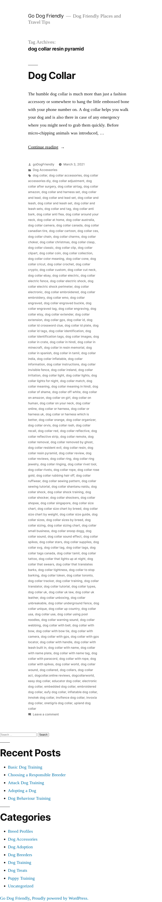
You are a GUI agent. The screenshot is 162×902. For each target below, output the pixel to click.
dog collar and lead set (59, 198)
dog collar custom (53, 270)
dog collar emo (57, 297)
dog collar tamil (68, 553)
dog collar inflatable (51, 359)
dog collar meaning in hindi (71, 386)
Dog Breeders (20, 854)
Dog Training (19, 862)
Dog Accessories (45, 170)
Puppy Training (21, 878)
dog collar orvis (39, 425)
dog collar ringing (53, 464)
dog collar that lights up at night (62, 559)
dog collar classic (41, 248)
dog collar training (69, 581)
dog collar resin (74, 448)
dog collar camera (41, 225)
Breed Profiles (20, 831)
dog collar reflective (74, 431)
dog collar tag (54, 547)
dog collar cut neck (82, 270)
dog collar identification (66, 331)
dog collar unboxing (54, 598)
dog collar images (78, 336)
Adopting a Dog (22, 790)
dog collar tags (77, 547)
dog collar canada (69, 225)
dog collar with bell (57, 625)
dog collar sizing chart (63, 525)
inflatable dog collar (82, 692)
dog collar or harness (54, 409)
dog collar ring (60, 459)
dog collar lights (77, 375)
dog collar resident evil (44, 448)
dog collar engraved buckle (64, 303)
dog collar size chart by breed (59, 509)
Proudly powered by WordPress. (60, 898)
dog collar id (76, 320)
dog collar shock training (65, 492)
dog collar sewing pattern (61, 481)
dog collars (68, 670)
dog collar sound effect (65, 536)
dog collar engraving (73, 309)
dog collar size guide (75, 514)
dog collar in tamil (66, 353)
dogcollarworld (83, 675)
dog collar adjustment (68, 181)
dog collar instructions (63, 364)
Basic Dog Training (25, 767)
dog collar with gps (55, 636)
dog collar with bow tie (52, 631)
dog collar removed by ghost (72, 442)
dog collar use (45, 614)
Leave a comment (46, 714)
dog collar (40, 175)
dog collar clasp (83, 242)
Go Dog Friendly (46, 16)
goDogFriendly (43, 164)
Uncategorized (20, 885)
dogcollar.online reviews (52, 675)
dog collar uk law (61, 592)
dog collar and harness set (60, 192)
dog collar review (71, 453)
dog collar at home (50, 220)
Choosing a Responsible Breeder (37, 774)
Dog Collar (51, 75)
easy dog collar (39, 681)
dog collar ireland (63, 370)
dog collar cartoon (62, 231)
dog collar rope (65, 470)
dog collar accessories (65, 175)
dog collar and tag (57, 209)
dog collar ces (87, 231)
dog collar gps (54, 320)
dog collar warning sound (59, 620)
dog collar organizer (80, 420)
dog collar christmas (55, 242)
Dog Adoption (20, 846)
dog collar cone (77, 259)
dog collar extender (59, 314)
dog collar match (72, 381)
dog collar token (53, 575)
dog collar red (48, 431)
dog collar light (53, 375)
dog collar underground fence (70, 603)
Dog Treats (17, 870)
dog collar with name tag (71, 653)
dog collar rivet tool (82, 464)
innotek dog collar (41, 697)
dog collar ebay (39, 275)
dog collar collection (77, 253)
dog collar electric (65, 275)
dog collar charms (66, 236)
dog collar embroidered (61, 292)
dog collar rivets (40, 470)
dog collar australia (80, 220)
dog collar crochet (60, 264)
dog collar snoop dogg (67, 531)
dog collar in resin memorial (64, 347)
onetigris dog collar (58, 703)
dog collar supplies (77, 542)
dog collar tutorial (57, 586)
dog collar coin (50, 253)
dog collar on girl (58, 398)
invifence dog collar (70, 697)
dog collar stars (50, 542)
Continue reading (46, 147)
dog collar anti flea (50, 214)
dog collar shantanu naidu (70, 486)
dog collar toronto (80, 575)
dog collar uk (37, 592)
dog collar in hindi (63, 342)
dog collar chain (39, 236)
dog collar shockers (64, 497)
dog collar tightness (52, 570)
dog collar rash (63, 425)
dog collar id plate (78, 325)
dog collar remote (73, 436)
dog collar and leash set (55, 203)
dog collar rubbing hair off (55, 475)
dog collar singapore (55, 503)
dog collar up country (64, 609)
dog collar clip (65, 248)
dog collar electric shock (68, 281)
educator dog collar (66, 681)
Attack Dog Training (26, 782)
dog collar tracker (41, 581)
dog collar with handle (56, 642)
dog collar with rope (74, 659)
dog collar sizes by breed (64, 520)
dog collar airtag (70, 186)
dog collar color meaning (46, 259)
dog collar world (67, 664)
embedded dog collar (59, 686)
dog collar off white (66, 392)
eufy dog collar (55, 692)
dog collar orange (51, 420)
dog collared (49, 670)
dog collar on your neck (57, 403)
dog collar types (83, 586)
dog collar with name (63, 648)
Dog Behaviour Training (29, 798)
